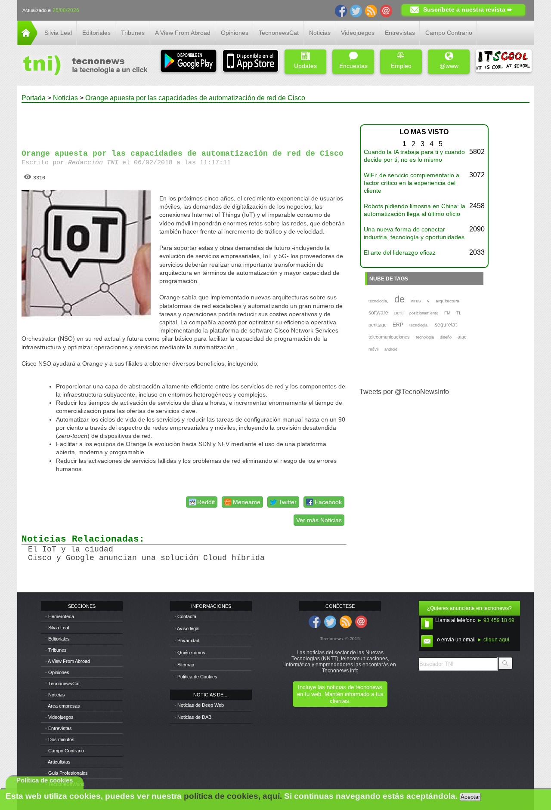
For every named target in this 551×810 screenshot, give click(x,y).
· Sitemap (184, 664)
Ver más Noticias (319, 520)
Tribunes (133, 32)
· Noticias (55, 694)
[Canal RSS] (371, 10)
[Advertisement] (184, 122)
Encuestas (353, 65)
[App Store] (251, 61)
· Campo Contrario (64, 750)
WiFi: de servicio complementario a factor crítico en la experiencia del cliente (411, 183)
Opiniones (234, 32)
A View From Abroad (182, 32)
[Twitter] (356, 10)
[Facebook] (341, 10)
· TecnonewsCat (62, 683)
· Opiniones (57, 672)
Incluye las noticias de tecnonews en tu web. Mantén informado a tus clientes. (340, 694)
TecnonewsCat (279, 32)
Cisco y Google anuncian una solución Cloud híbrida (146, 558)
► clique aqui (493, 640)
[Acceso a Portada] (27, 42)
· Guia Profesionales (66, 773)
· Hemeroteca (59, 616)
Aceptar (470, 797)
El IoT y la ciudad (70, 549)
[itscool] (504, 61)
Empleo (401, 65)
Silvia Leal (58, 32)
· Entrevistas (58, 728)
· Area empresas (62, 705)
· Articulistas (58, 761)
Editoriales (96, 32)
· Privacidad (186, 640)
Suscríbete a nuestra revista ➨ (467, 9)
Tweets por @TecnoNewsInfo (404, 391)
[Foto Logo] (82, 66)
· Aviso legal (186, 628)
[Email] (386, 10)
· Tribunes (56, 650)
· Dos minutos (59, 739)
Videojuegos (358, 32)
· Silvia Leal (57, 627)
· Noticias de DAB (192, 717)
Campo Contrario (448, 32)
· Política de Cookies (195, 676)
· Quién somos (189, 652)
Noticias (320, 32)
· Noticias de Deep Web (199, 705)
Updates (305, 65)
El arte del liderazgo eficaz (400, 252)
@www (449, 65)
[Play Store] (189, 61)
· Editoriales (57, 638)
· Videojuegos (59, 717)
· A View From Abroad (67, 661)
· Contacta (185, 616)
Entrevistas (400, 32)
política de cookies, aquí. (233, 796)
